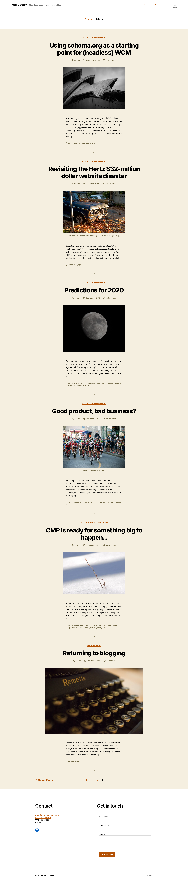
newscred (117, 502)
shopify (79, 386)
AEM (75, 265)
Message (102, 834)
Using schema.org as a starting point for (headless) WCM (94, 48)
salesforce (72, 386)
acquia (70, 502)
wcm (84, 386)
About (163, 5)
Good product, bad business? (94, 411)
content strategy (113, 625)
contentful (91, 502)
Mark (78, 60)
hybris (103, 383)
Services (136, 5)
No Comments (111, 60)
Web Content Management (94, 38)
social (99, 628)
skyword (93, 628)
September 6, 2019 (93, 419)
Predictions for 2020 (94, 290)
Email (104, 825)
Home (128, 5)
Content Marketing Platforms (94, 523)
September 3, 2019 (93, 545)
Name (104, 816)
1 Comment (111, 661)
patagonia (117, 383)
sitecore (86, 628)
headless (85, 143)
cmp (84, 383)
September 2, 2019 (94, 661)
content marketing (99, 625)
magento (109, 383)
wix (88, 386)
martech (71, 762)
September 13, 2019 (93, 184)
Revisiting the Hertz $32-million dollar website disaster (94, 172)
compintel (83, 502)
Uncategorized (94, 645)
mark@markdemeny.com (47, 815)
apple (80, 383)
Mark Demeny (19, 5)
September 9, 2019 (93, 298)
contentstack (100, 502)
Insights (154, 5)
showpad (79, 628)
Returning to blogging (94, 653)
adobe (70, 265)
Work (146, 5)
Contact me (107, 855)
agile (80, 265)
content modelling (74, 143)
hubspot (97, 383)
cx (120, 625)
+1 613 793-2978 (43, 817)
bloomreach (83, 625)
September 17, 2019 (93, 60)
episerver (109, 502)
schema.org (93, 143)
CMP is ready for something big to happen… (94, 533)
